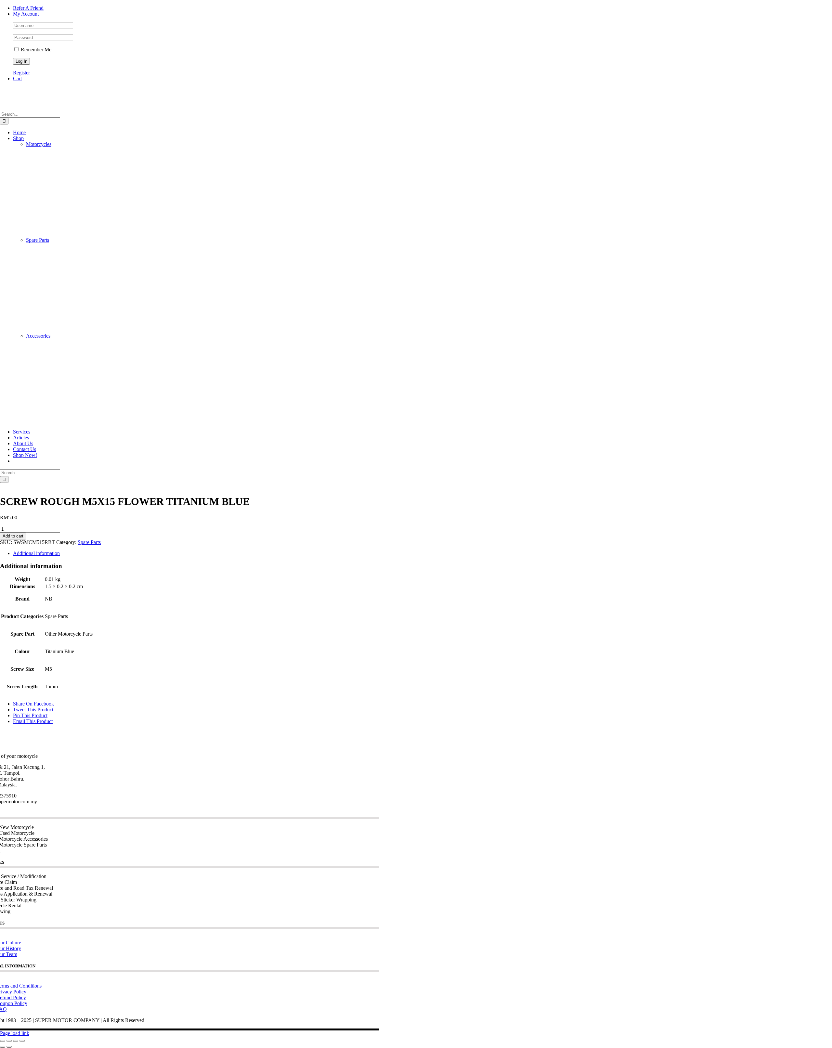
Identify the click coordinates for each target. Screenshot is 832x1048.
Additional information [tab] (36, 553)
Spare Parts (37, 240)
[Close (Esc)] (22, 1041)
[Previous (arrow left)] (2, 1047)
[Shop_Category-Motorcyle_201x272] (67, 234)
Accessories (38, 336)
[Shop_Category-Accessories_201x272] (67, 426)
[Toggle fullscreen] (9, 1041)
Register (21, 72)
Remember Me (35, 49)
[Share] (15, 1041)
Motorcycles (38, 144)
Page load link (14, 1033)
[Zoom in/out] (2, 1041)
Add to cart (13, 536)
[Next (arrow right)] (9, 1047)
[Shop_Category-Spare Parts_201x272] (67, 330)
